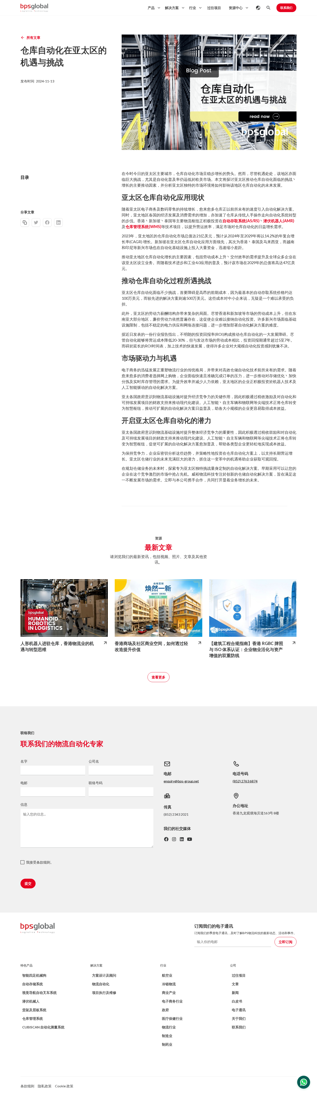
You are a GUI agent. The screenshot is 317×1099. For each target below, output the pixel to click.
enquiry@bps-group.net (181, 781)
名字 (23, 761)
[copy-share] (24, 222)
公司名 (94, 761)
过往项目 (214, 8)
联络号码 (95, 783)
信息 (23, 804)
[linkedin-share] (58, 222)
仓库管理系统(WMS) (143, 226)
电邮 (23, 783)
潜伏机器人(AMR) (278, 220)
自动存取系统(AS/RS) (241, 220)
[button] (153, 8)
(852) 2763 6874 (245, 781)
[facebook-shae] (47, 222)
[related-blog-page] (64, 608)
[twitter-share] (36, 222)
